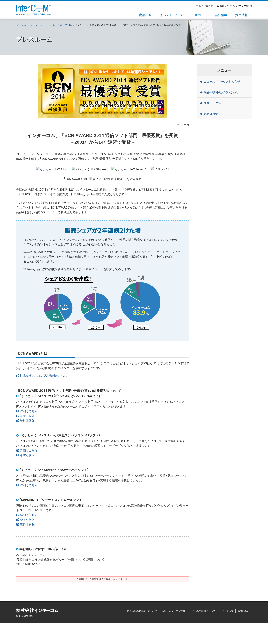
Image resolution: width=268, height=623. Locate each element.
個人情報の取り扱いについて (142, 611)
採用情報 (241, 14)
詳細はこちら (28, 411)
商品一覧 (145, 14)
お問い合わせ (206, 5)
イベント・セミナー (173, 14)
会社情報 (221, 14)
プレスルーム (23, 25)
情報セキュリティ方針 (173, 611)
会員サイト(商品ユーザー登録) (236, 5)
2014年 (68, 25)
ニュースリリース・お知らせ (47, 25)
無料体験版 (27, 420)
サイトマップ (226, 611)
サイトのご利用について (202, 611)
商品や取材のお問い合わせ (221, 92)
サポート (200, 14)
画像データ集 (212, 103)
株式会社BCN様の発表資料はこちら (43, 375)
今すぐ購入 (27, 416)
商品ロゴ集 (210, 114)
